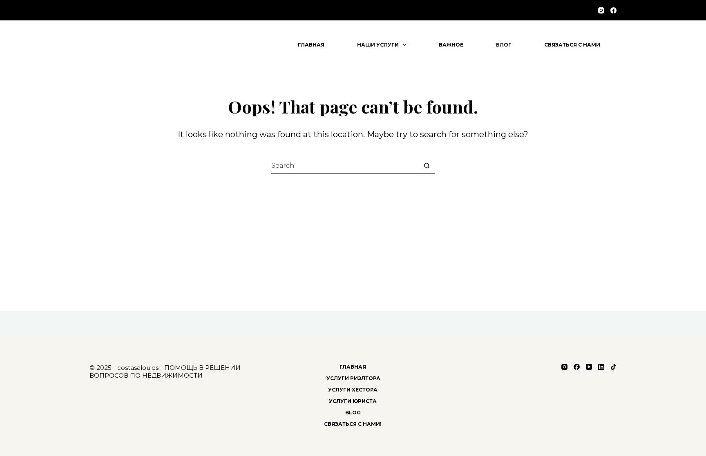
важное (451, 45)
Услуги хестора (353, 390)
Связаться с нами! (353, 424)
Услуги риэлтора (352, 378)
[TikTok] (613, 367)
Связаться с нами (572, 45)
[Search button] (426, 166)
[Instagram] (601, 10)
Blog (353, 412)
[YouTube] (589, 367)
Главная (311, 45)
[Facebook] (613, 10)
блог (504, 45)
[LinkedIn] (601, 367)
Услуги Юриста (353, 401)
